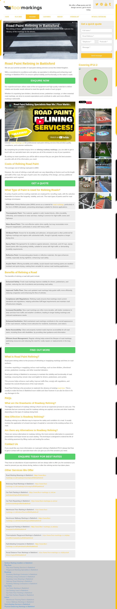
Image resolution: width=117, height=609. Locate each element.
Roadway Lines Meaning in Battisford (19, 579)
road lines (61, 388)
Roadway (32, 16)
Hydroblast (74, 16)
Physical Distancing (99, 16)
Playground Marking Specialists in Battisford (22, 570)
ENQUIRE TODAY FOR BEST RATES (40, 456)
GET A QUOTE (40, 183)
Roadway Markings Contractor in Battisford (21, 574)
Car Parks (47, 16)
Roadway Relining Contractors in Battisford (21, 583)
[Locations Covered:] (4, 2)
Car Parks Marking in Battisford (17, 588)
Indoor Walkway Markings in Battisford (20, 602)
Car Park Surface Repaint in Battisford (20, 595)
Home (7, 16)
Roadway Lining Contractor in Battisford (20, 577)
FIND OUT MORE (40, 350)
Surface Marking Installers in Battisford (18, 563)
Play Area (18, 16)
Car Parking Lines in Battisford (17, 590)
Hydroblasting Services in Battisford (17, 604)
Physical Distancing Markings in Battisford (19, 606)
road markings (58, 204)
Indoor (59, 16)
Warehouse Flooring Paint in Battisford (20, 600)
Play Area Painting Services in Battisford (20, 567)
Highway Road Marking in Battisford (19, 581)
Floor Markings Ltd (17, 143)
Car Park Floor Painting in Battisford (19, 593)
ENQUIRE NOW (40, 80)
